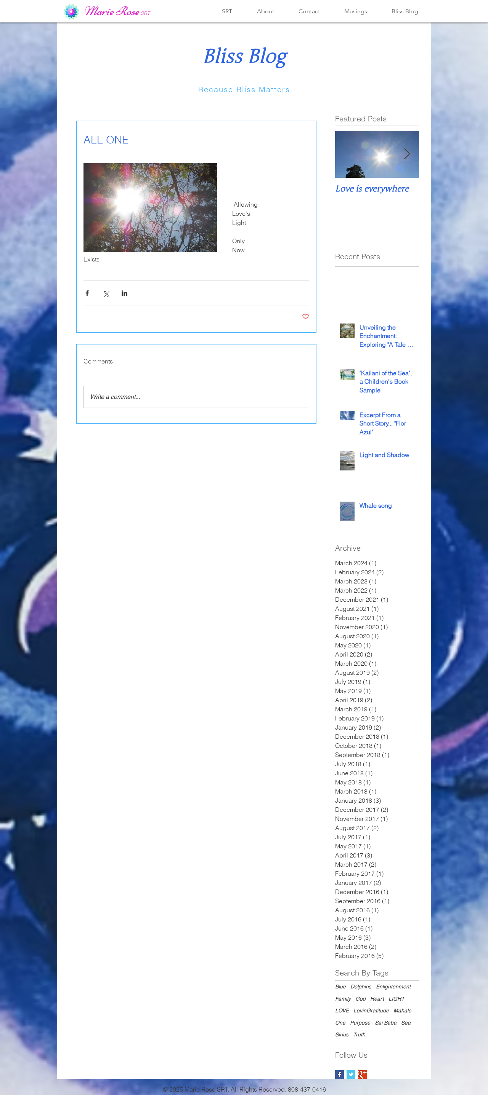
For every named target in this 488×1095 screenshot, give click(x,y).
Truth (359, 1034)
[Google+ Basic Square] (362, 1074)
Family (343, 999)
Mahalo (402, 1010)
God (360, 999)
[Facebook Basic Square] (339, 1074)
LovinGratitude (371, 1010)
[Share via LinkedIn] (124, 293)
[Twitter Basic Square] (351, 1074)
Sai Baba (385, 1023)
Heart (377, 999)
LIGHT (396, 999)
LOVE (342, 1010)
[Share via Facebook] (87, 293)
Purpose (360, 1023)
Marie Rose (111, 10)
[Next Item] (406, 154)
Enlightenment (393, 986)
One (340, 1023)
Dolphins (360, 986)
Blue (340, 986)
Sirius (341, 1034)
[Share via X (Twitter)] (105, 293)
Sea (406, 1023)
